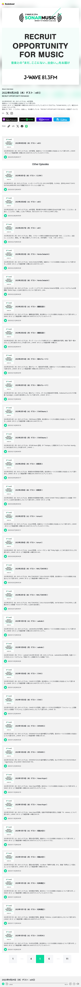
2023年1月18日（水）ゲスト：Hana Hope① (31, 804)
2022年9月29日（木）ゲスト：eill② (28, 143)
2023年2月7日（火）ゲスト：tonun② (29, 516)
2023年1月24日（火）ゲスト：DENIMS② (30, 726)
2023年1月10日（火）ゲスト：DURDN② (30, 935)
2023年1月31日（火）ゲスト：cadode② (29, 621)
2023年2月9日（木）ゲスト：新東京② (29, 464)
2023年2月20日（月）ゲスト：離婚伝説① (30, 333)
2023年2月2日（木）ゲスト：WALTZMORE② (31, 569)
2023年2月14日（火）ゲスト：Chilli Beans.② (31, 411)
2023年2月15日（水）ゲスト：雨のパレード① (31, 385)
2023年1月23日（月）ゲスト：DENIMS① (30, 752)
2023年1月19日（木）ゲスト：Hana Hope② (31, 778)
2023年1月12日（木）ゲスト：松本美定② (30, 883)
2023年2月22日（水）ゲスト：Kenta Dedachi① (32, 280)
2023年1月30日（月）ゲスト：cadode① (29, 647)
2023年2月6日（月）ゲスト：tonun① (29, 542)
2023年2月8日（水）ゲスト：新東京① (29, 490)
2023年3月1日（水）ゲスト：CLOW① (29, 175)
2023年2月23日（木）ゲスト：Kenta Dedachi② (32, 254)
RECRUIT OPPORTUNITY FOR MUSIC (15, 96)
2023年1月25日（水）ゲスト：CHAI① (29, 700)
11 (67, 958)
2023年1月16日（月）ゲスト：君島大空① (30, 857)
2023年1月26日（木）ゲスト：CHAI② (29, 673)
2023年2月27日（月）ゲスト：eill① (28, 228)
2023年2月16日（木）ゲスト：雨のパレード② (31, 359)
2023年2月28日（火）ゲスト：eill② (28, 202)
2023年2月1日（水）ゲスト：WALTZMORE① (31, 595)
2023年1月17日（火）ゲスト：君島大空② (30, 831)
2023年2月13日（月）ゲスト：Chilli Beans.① (31, 438)
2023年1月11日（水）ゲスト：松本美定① (30, 909)
